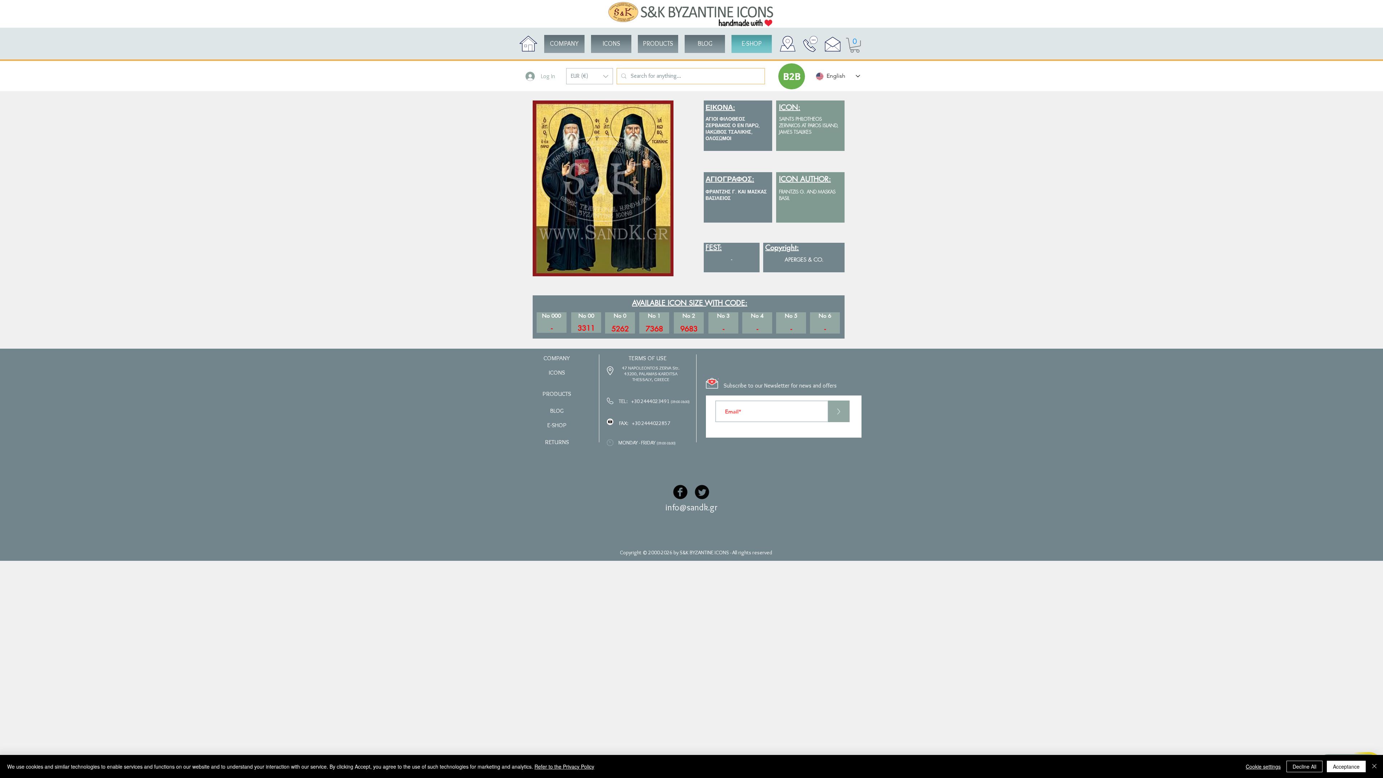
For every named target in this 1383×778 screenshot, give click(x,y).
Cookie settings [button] (1263, 766)
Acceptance (1346, 766)
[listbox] (589, 76)
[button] (589, 76)
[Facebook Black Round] (680, 492)
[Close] (1374, 766)
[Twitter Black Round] (702, 492)
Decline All (1304, 766)
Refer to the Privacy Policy (564, 766)
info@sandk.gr (691, 507)
